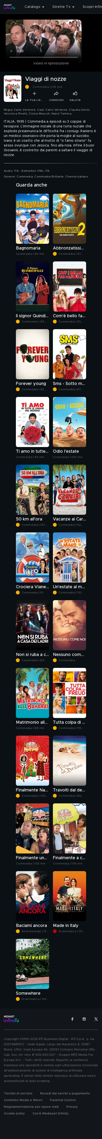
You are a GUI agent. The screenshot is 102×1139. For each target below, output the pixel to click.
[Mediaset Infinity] (9, 7)
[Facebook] (72, 1019)
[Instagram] (84, 1019)
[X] (96, 1019)
